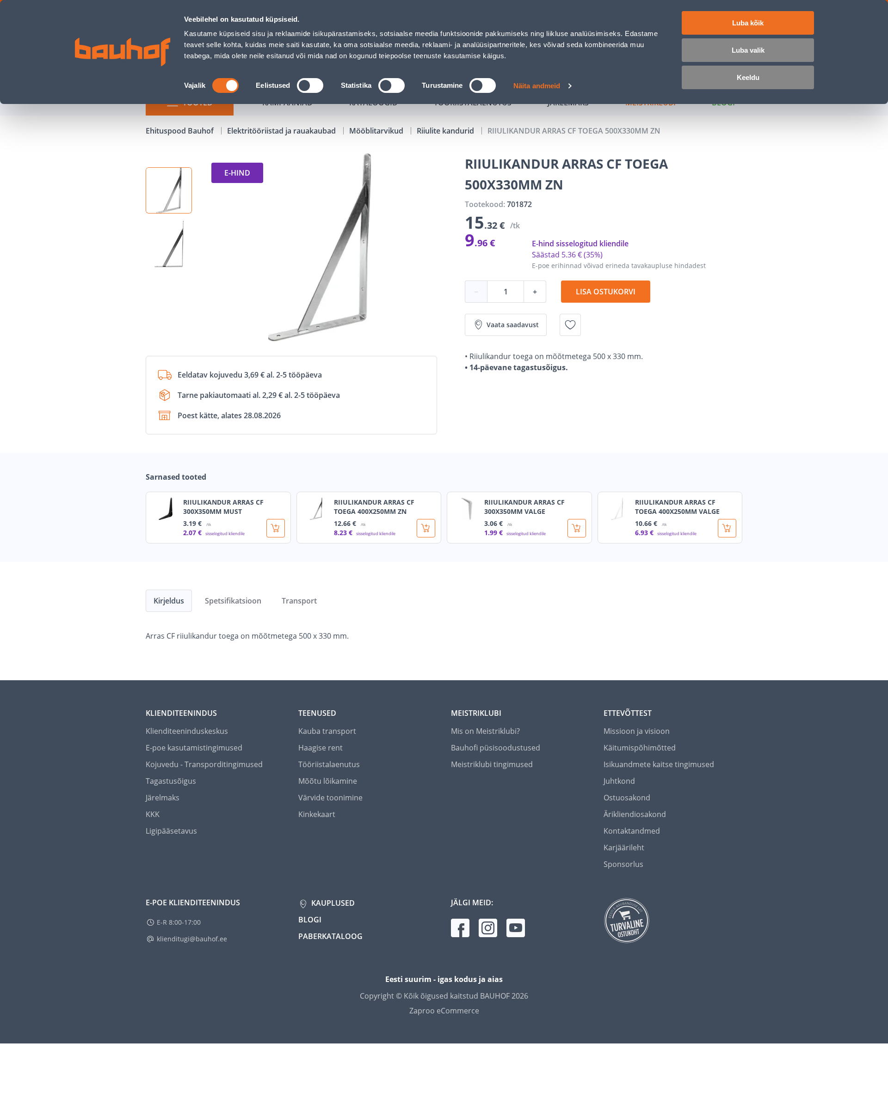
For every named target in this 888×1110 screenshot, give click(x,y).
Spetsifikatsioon (233, 601)
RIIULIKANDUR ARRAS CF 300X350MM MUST (223, 507)
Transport (299, 601)
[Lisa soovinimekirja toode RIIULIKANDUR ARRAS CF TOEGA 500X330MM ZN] (570, 325)
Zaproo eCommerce (444, 1011)
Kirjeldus (169, 601)
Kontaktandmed (632, 831)
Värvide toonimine (330, 798)
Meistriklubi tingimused (492, 764)
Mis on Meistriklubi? (485, 731)
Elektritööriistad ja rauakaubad (282, 131)
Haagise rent (320, 748)
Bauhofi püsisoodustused (495, 748)
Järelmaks (162, 798)
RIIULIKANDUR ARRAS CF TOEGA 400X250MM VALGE (677, 507)
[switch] (310, 85)
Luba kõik (748, 23)
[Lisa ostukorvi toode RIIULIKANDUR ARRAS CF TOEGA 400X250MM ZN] (426, 528)
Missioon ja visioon (637, 731)
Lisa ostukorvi (605, 292)
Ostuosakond (627, 798)
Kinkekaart (316, 814)
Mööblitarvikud (377, 131)
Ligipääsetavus (171, 831)
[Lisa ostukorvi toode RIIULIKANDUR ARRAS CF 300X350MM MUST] (275, 528)
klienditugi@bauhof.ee (192, 938)
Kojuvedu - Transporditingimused (204, 764)
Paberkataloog (330, 936)
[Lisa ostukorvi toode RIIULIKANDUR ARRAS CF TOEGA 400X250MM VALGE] (727, 528)
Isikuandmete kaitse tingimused (659, 764)
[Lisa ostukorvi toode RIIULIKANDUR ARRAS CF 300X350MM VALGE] (576, 528)
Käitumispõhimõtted (640, 748)
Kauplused (332, 903)
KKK (153, 814)
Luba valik (748, 50)
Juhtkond (619, 781)
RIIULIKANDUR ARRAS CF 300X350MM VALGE (524, 507)
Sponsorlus (623, 864)
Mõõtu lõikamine (327, 781)
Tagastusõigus (171, 781)
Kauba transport (327, 731)
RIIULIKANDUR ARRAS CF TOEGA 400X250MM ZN (374, 507)
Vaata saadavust (513, 324)
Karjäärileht (624, 847)
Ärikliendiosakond (635, 814)
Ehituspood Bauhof (181, 131)
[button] (169, 190)
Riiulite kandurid (446, 131)
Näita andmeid (536, 86)
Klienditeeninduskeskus (187, 731)
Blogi (309, 920)
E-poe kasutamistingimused (194, 748)
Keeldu (748, 77)
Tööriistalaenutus (329, 764)
